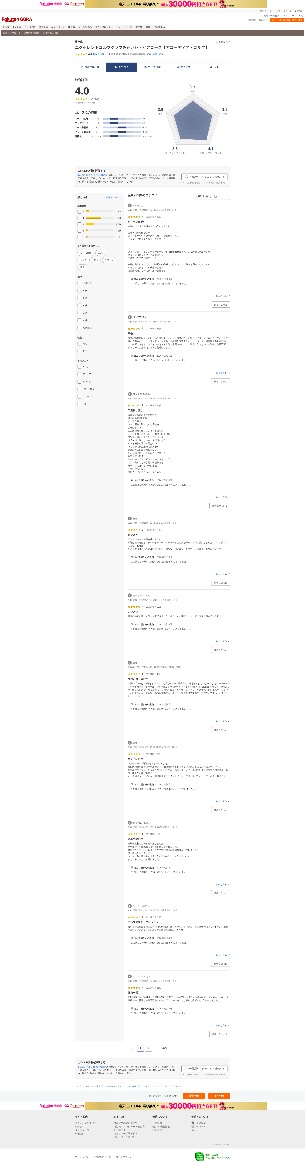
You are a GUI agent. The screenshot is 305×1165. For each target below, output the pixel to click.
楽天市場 (298, 11)
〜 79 (85, 366)
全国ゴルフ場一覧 (12, 33)
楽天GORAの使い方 (272, 16)
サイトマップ (298, 16)
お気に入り (263, 20)
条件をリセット (114, 197)
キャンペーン (58, 27)
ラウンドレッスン (104, 27)
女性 (85, 351)
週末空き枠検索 (31, 33)
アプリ (139, 27)
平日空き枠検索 (50, 33)
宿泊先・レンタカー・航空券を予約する (129, 1128)
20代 (85, 290)
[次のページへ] (172, 1048)
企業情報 (157, 1122)
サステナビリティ (125, 1156)
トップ (6, 27)
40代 (85, 305)
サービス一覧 (81, 1156)
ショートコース (124, 27)
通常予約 (194, 1096)
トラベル (287, 11)
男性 (85, 343)
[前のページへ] (132, 1048)
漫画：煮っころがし (124, 1137)
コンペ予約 (29, 27)
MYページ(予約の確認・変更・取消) (287, 20)
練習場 (71, 27)
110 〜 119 (88, 396)
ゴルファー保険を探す (126, 1133)
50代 (85, 313)
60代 (85, 320)
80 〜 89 (87, 374)
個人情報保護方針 (162, 1126)
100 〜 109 (88, 389)
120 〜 (86, 404)
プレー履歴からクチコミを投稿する (204, 176)
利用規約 (80, 1133)
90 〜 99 (87, 381)
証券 (279, 11)
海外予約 (43, 27)
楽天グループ (265, 11)
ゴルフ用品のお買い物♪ (126, 1122)
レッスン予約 (85, 27)
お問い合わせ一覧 (102, 1156)
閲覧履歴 (252, 20)
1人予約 (17, 27)
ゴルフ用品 (159, 27)
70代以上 (87, 328)
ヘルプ (286, 16)
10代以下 (87, 283)
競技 (148, 27)
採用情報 (157, 1130)
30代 (85, 298)
